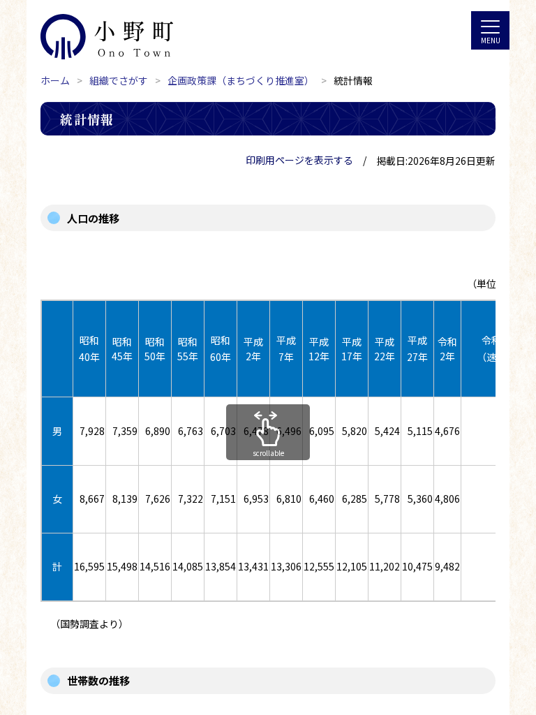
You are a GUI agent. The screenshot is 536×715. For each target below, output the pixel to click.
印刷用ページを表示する (299, 160)
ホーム (55, 80)
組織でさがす (118, 80)
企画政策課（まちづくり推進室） (241, 80)
